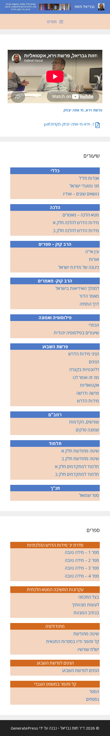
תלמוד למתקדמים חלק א (77, 466)
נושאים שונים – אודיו (81, 194)
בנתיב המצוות (86, 613)
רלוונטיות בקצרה (84, 369)
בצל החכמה (88, 597)
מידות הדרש (88, 401)
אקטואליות (89, 385)
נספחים (92, 699)
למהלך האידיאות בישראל (77, 288)
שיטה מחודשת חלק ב (80, 458)
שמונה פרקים (87, 430)
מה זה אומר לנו (86, 377)
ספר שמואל (89, 495)
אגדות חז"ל (89, 178)
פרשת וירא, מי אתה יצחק (82, 110)
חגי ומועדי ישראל (84, 186)
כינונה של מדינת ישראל (78, 267)
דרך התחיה (89, 304)
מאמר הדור (89, 296)
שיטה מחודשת (86, 634)
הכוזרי (94, 325)
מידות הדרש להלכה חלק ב (76, 230)
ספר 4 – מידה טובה (82, 576)
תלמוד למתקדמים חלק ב (77, 474)
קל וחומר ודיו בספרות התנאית (72, 641)
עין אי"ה (92, 251)
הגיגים (94, 362)
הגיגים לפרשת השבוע (80, 670)
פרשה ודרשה (87, 393)
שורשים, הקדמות (84, 422)
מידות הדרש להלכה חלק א (76, 222)
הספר (94, 691)
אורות (94, 259)
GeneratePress (24, 728)
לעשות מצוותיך (85, 605)
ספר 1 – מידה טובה (82, 552)
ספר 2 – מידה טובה (82, 560)
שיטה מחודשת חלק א (80, 451)
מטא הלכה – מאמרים (80, 215)
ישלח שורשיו (88, 649)
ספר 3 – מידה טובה (82, 568)
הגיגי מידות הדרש (83, 354)
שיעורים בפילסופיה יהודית (76, 333)
